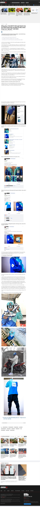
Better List (23, 2)
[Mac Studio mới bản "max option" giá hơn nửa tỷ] (35, 10)
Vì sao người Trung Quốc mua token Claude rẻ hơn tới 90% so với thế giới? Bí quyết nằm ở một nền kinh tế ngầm (19, 14)
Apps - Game (27, 490)
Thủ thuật (22, 490)
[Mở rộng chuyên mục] (38, 5)
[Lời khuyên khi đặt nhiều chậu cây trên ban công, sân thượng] (14, 440)
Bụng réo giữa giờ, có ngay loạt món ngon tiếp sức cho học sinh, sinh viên (22, 445)
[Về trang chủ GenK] (3, 3)
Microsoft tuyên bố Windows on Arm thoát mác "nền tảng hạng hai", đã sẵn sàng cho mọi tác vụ (22, 478)
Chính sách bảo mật (3, 503)
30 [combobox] (15, 436)
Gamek (1, 0)
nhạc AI (27, 2)
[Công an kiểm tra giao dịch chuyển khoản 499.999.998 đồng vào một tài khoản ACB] (5, 440)
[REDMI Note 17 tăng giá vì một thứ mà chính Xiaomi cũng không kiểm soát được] (9, 470)
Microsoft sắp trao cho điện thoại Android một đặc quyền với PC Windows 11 (4, 14)
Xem (25, 436)
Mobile (1, 490)
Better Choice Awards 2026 (15, 2)
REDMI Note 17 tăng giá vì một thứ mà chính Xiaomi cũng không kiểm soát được (8, 478)
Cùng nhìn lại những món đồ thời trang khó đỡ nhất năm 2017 (9, 37)
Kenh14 (3, 0)
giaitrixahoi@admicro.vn (27, 500)
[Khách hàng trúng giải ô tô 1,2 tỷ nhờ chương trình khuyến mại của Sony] (14, 451)
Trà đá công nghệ (17, 490)
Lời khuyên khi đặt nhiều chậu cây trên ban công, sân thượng (13, 445)
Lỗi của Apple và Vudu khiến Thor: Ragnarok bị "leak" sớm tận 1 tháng (10, 38)
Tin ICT (5, 490)
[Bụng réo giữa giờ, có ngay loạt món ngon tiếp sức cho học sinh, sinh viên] (22, 440)
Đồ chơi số (31, 490)
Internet (8, 490)
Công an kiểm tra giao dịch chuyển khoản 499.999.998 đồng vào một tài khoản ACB (5, 445)
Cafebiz (6, 0)
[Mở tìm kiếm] (39, 2)
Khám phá (12, 490)
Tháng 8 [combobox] (18, 436)
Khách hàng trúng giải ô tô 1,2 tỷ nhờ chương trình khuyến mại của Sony (13, 455)
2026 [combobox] (22, 436)
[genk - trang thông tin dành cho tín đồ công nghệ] (4, 488)
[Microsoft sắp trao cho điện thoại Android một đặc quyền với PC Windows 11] (4, 10)
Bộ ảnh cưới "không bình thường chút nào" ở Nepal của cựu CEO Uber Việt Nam (14, 418)
